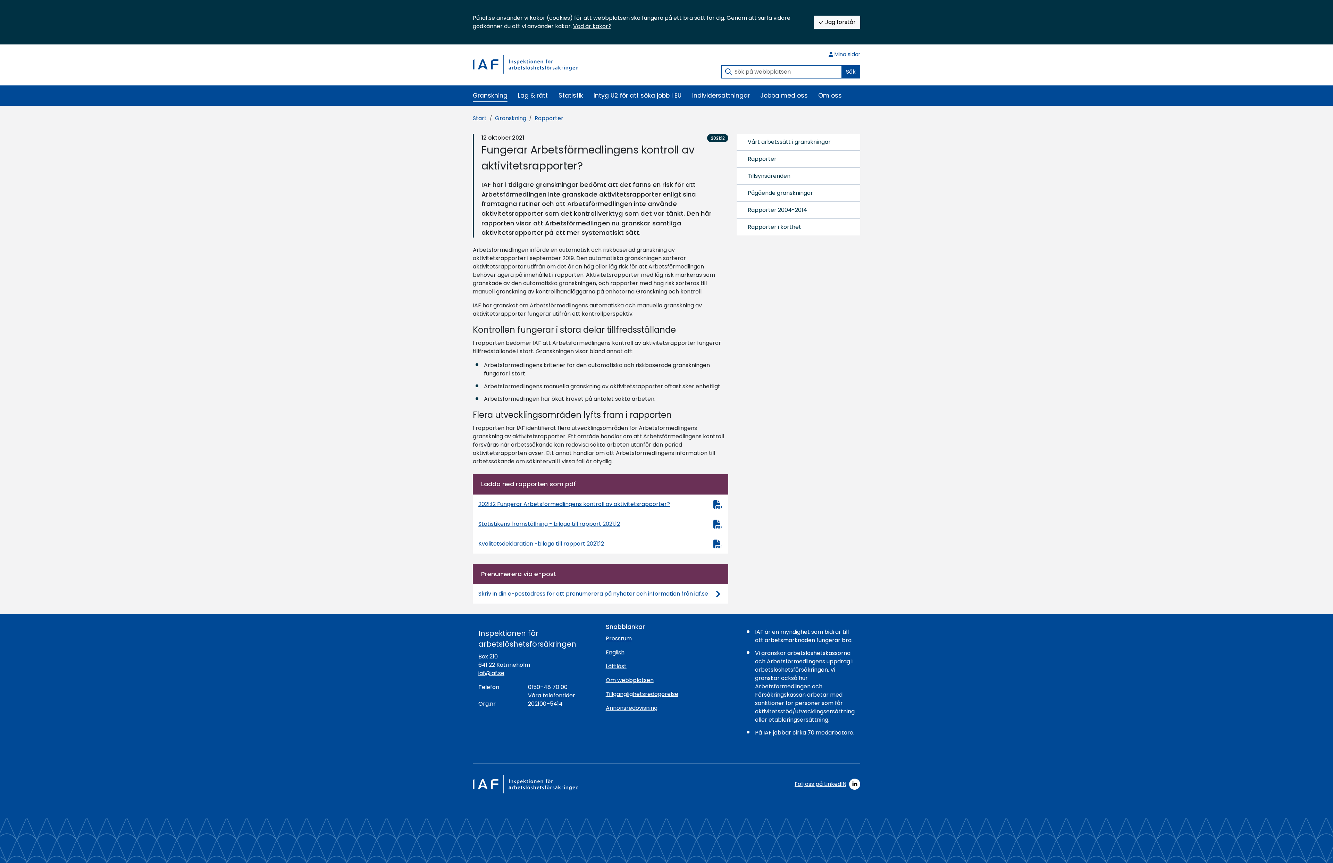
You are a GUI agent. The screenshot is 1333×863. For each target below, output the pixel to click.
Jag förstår (840, 22)
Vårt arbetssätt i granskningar (789, 142)
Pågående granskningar (780, 193)
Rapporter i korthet (774, 227)
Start (480, 118)
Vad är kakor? (592, 26)
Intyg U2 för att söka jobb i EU (637, 95)
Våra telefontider (551, 695)
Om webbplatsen (630, 680)
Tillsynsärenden (769, 176)
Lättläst (616, 666)
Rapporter (549, 118)
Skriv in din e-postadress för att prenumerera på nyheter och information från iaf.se (593, 594)
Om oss (830, 95)
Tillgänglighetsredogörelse (642, 694)
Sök (851, 72)
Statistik (571, 95)
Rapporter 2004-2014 (777, 210)
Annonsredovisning (631, 708)
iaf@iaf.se (491, 673)
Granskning (490, 95)
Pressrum (619, 638)
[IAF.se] (525, 64)
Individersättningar (721, 95)
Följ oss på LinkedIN (820, 784)
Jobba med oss (784, 95)
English (615, 652)
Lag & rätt (533, 95)
